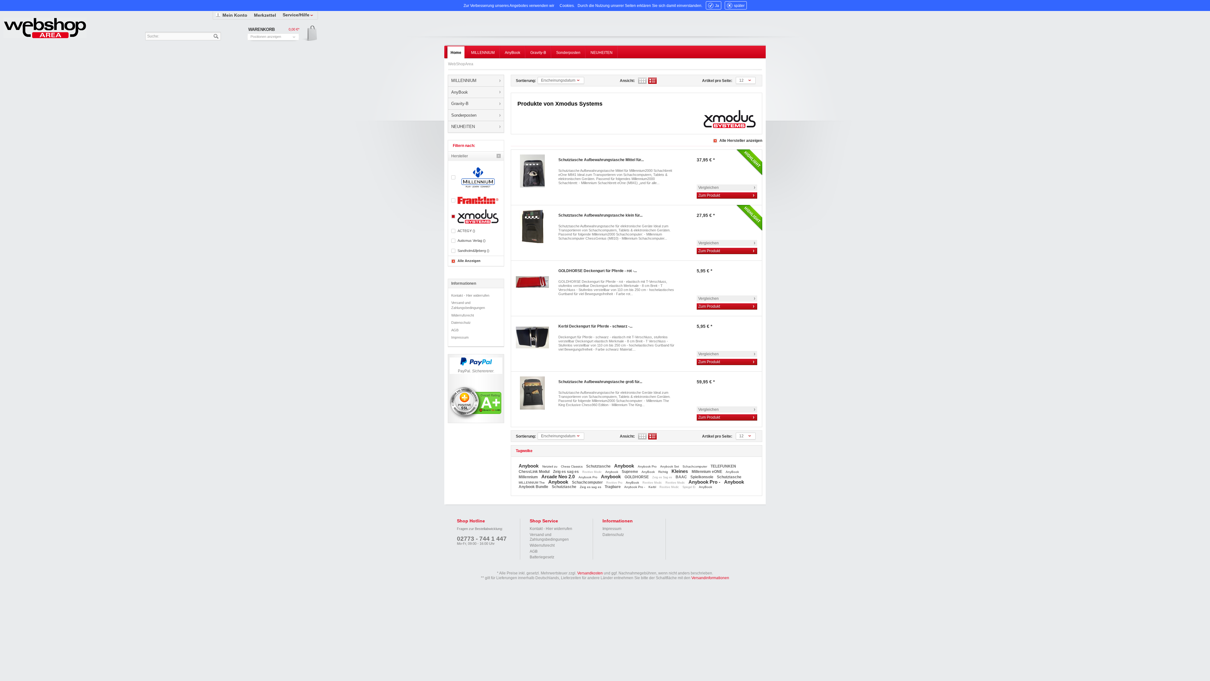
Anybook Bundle (534, 487)
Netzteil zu (550, 466)
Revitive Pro (614, 482)
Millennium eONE (707, 471)
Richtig (663, 472)
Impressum (460, 337)
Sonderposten (463, 115)
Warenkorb (310, 34)
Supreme (630, 471)
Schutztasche (599, 466)
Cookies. (567, 5)
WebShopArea (45, 28)
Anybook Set (670, 466)
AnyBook (459, 92)
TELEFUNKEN (723, 466)
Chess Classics (572, 466)
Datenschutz (461, 322)
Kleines (680, 471)
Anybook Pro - (705, 482)
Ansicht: (627, 81)
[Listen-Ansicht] (652, 81)
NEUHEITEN (463, 126)
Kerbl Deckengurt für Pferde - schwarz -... (595, 326)
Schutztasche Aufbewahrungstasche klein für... (600, 215)
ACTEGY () (466, 231)
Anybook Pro (648, 466)
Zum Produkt (709, 195)
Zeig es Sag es (662, 477)
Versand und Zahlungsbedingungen (468, 305)
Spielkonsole (702, 477)
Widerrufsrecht (462, 315)
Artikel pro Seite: (717, 81)
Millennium (529, 477)
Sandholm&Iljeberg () (473, 251)
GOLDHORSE (637, 477)
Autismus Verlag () (472, 240)
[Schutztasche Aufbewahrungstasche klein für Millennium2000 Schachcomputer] (532, 226)
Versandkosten (590, 573)
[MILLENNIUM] (476, 177)
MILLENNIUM (463, 80)
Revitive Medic (592, 472)
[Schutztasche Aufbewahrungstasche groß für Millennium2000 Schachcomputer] (532, 393)
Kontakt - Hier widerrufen (470, 295)
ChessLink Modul (534, 471)
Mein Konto (234, 15)
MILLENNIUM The (532, 482)
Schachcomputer (695, 466)
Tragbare (613, 487)
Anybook (529, 466)
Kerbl (652, 487)
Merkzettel (265, 15)
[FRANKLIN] (476, 200)
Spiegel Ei (689, 487)
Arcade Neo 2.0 (558, 476)
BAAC (682, 477)
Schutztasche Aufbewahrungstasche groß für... (600, 382)
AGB (454, 330)
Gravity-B (460, 103)
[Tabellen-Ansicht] (642, 81)
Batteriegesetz (542, 557)
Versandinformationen (710, 578)
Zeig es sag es (566, 471)
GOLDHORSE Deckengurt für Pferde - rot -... (597, 271)
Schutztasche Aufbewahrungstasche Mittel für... (601, 160)
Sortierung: (526, 81)
